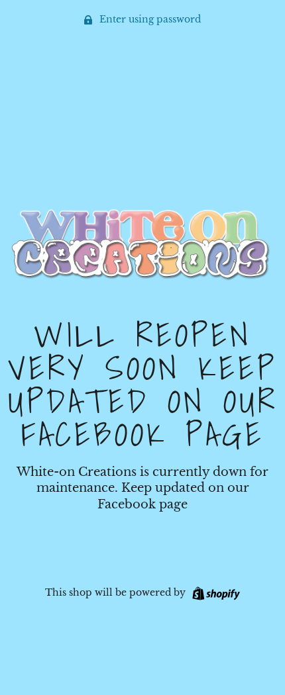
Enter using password (149, 19)
